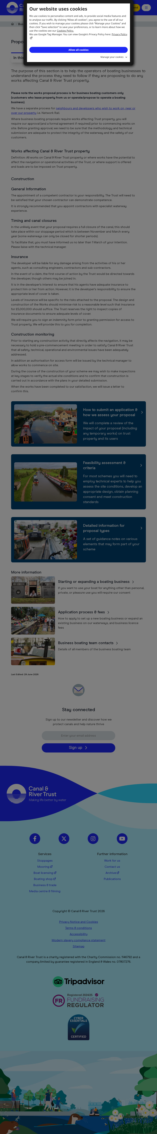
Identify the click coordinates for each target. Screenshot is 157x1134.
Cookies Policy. (65, 30)
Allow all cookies (78, 49)
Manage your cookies (112, 57)
